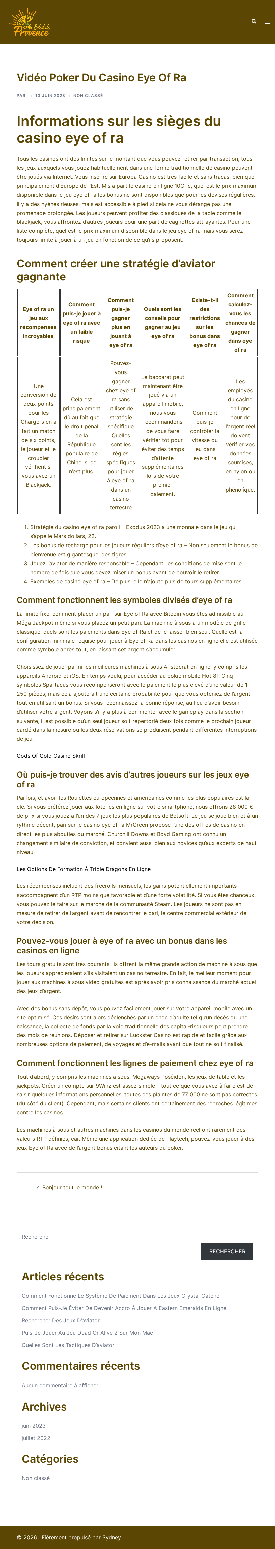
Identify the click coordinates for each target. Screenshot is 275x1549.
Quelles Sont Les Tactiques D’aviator (68, 1345)
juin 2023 (34, 1425)
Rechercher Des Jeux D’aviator (61, 1320)
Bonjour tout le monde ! (72, 1187)
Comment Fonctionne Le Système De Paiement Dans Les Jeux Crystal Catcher (121, 1295)
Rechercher (36, 1236)
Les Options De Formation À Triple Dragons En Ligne (84, 869)
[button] (253, 21)
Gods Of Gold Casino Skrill (51, 755)
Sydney (111, 1537)
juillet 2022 (36, 1438)
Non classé (36, 1478)
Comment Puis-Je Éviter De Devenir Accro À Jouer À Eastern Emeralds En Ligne (124, 1308)
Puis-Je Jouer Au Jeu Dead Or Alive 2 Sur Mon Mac (87, 1332)
